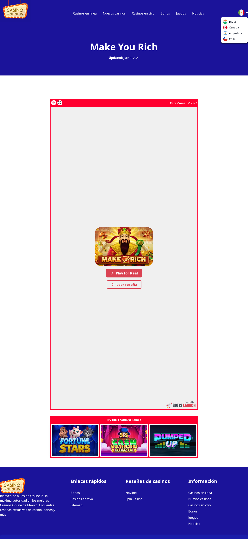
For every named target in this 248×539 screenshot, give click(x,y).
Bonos (165, 13)
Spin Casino (134, 499)
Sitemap (77, 505)
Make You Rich (124, 46)
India (226, 22)
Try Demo (75, 440)
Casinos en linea (85, 13)
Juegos (181, 13)
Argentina (226, 34)
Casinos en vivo (143, 13)
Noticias (198, 13)
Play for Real (126, 273)
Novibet (131, 493)
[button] (124, 246)
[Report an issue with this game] (53, 102)
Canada (226, 28)
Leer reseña (126, 284)
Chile (226, 40)
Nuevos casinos (114, 13)
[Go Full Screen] (59, 102)
